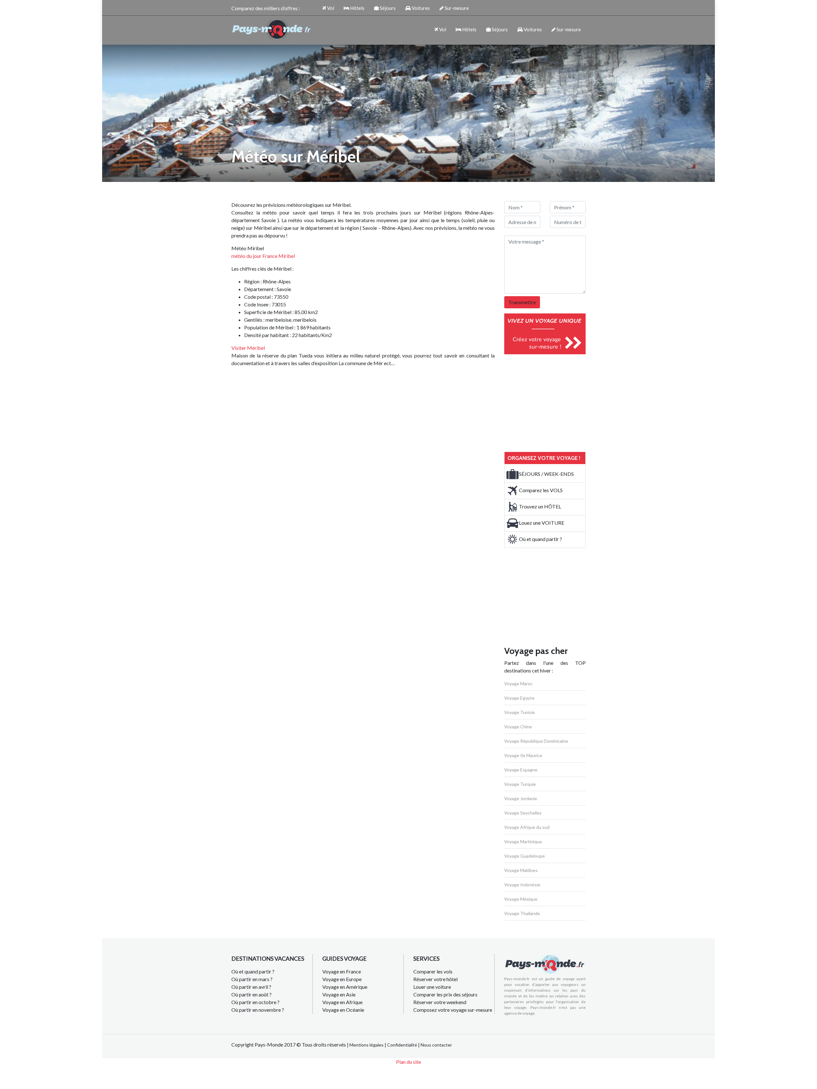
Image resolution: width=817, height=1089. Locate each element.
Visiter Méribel (248, 348)
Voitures (420, 8)
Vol (330, 8)
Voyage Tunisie (519, 712)
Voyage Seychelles (523, 812)
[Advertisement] (552, 402)
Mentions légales (366, 1045)
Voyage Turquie (520, 784)
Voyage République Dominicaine (536, 741)
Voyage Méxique (520, 899)
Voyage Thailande (522, 913)
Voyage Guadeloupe (524, 856)
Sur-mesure (456, 8)
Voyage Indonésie (522, 884)
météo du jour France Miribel (263, 256)
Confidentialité (402, 1045)
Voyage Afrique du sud (527, 827)
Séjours (387, 8)
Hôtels (356, 8)
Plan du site (408, 1062)
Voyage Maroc (518, 683)
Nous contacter (436, 1045)
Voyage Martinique (523, 841)
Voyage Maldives (521, 870)
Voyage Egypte (519, 698)
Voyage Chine (518, 726)
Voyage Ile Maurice (523, 755)
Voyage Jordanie (520, 798)
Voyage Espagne (520, 769)
